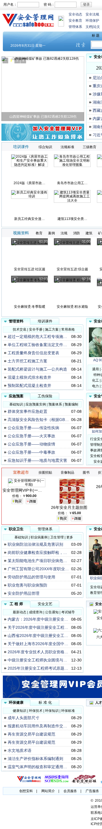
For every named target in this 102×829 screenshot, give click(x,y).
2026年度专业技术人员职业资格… (38, 652)
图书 (86, 472)
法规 (64, 233)
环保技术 (35, 711)
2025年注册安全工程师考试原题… (38, 668)
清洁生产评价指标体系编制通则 (35, 758)
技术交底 (19, 329)
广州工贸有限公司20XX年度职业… (38, 569)
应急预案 (16, 396)
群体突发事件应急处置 (27, 411)
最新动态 (19, 612)
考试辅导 (68, 612)
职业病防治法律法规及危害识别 (35, 544)
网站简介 (48, 791)
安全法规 (92, 14)
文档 (89, 27)
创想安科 (26, 791)
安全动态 (75, 14)
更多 (69, 537)
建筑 (89, 233)
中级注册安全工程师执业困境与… (37, 660)
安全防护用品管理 (23, 593)
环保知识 (52, 711)
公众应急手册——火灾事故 (31, 436)
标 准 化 (45, 702)
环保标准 (68, 711)
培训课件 (45, 321)
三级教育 (89, 147)
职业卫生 (16, 529)
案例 (51, 233)
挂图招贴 (45, 472)
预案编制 (71, 404)
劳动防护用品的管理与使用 (31, 577)
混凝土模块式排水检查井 (29, 377)
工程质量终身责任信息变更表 (33, 353)
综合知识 (45, 147)
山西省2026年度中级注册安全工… (38, 635)
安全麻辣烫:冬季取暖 (29, 307)
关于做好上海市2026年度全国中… (38, 643)
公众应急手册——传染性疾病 (33, 427)
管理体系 (75, 27)
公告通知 (52, 612)
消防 (76, 233)
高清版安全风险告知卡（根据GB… (38, 419)
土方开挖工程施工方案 (27, 361)
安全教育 (75, 21)
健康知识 (19, 711)
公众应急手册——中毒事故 (31, 452)
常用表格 (68, 329)
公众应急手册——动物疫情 (31, 444)
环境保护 (92, 21)
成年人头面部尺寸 (23, 718)
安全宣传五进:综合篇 (72, 269)
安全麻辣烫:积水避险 (72, 307)
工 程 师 (16, 604)
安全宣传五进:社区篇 (29, 269)
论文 (96, 27)
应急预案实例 (36, 404)
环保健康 (16, 702)
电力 (95, 386)
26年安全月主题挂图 (69, 507)
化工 (95, 380)
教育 (39, 233)
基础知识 (16, 404)
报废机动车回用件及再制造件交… (37, 726)
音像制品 (67, 472)
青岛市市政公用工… (72, 183)
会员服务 (70, 791)
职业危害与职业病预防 (27, 585)
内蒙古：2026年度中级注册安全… (38, 619)
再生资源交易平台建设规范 (31, 734)
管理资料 (16, 321)
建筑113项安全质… (72, 219)
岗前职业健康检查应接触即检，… (37, 552)
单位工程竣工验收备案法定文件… (37, 344)
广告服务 (92, 791)
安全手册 (35, 329)
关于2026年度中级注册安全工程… (38, 627)
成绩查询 (35, 612)
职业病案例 (39, 537)
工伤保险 (45, 396)
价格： (17, 496)
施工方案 (52, 329)
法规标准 (67, 147)
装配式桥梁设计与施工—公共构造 (37, 369)
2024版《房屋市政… (29, 183)
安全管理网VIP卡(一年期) (25, 490)
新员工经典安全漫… (29, 219)
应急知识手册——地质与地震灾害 (37, 460)
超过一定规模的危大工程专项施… (37, 336)
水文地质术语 (19, 750)
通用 (95, 369)
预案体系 (55, 404)
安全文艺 (45, 604)
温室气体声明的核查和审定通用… (37, 767)
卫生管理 (57, 537)
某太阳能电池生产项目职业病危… (37, 560)
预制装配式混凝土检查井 (29, 385)
